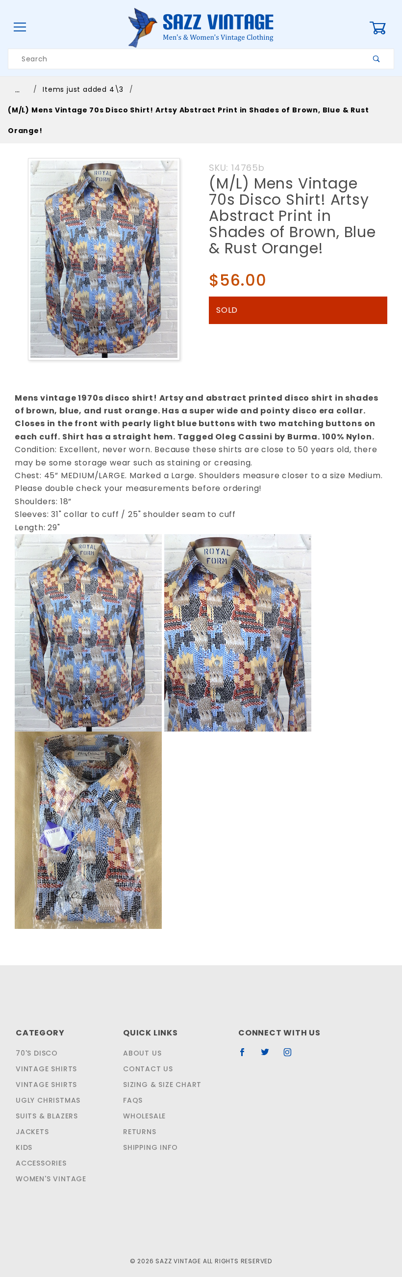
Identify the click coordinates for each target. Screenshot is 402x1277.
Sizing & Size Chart (162, 1084)
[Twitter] (269, 1056)
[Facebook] (246, 1056)
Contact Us (148, 1069)
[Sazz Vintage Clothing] (201, 27)
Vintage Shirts (46, 1069)
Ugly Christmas (48, 1100)
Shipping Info (150, 1147)
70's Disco (37, 1053)
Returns (139, 1132)
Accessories (41, 1163)
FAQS (133, 1100)
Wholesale (144, 1116)
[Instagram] (291, 1056)
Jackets (32, 1132)
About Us (142, 1053)
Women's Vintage (51, 1179)
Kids (24, 1147)
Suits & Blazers (47, 1116)
